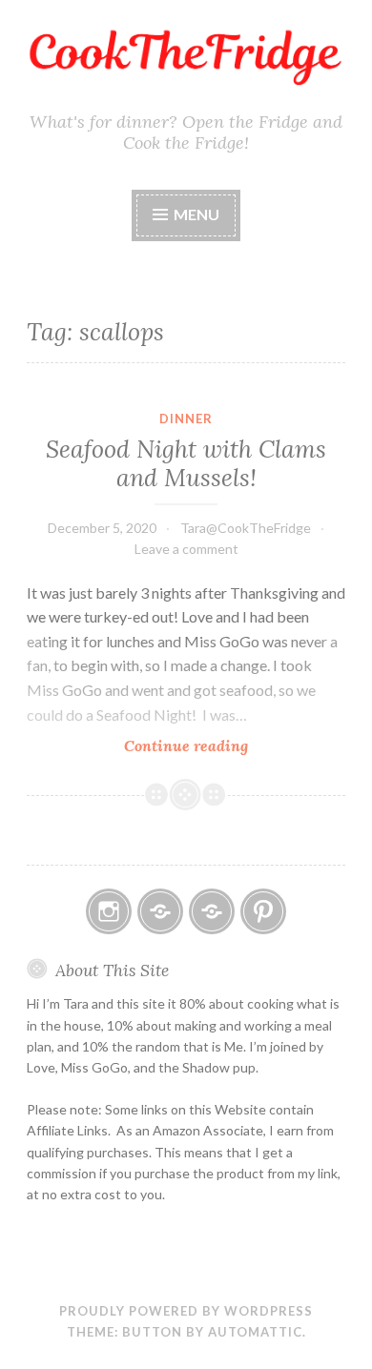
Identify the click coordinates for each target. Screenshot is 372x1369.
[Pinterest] (263, 911)
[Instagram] (109, 911)
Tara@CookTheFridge (245, 528)
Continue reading (216, 746)
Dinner (186, 418)
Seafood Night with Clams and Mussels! (186, 463)
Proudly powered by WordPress (186, 1310)
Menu (196, 214)
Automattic (255, 1331)
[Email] (160, 911)
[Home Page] (212, 911)
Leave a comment (186, 549)
